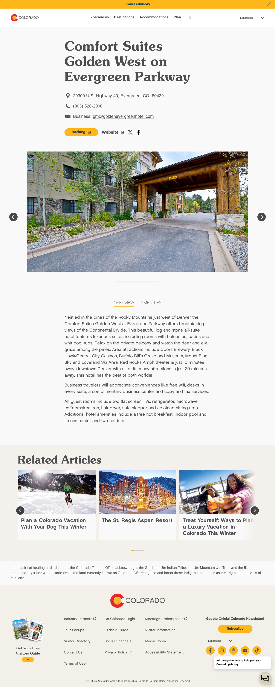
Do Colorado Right (120, 619)
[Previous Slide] (13, 217)
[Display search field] (190, 18)
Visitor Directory (77, 641)
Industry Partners (78, 619)
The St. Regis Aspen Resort (137, 520)
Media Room (155, 641)
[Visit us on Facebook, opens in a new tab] (138, 132)
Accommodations (154, 17)
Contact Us (73, 652)
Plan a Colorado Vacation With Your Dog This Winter (53, 523)
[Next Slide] (261, 217)
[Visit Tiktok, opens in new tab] (256, 650)
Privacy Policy (116, 652)
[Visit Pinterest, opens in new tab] (233, 650)
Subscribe (235, 628)
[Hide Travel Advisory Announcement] (269, 4)
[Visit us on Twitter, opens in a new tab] (130, 132)
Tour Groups (74, 630)
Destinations (124, 17)
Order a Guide (116, 630)
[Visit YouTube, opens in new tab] (245, 650)
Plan (177, 17)
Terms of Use (75, 663)
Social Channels (118, 641)
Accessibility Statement (164, 652)
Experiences (99, 17)
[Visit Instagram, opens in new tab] (222, 650)
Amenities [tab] (151, 303)
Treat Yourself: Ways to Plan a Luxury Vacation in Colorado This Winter (218, 527)
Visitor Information (160, 630)
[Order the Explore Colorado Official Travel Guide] (28, 659)
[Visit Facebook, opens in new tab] (210, 650)
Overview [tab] (124, 303)
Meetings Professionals (164, 619)
